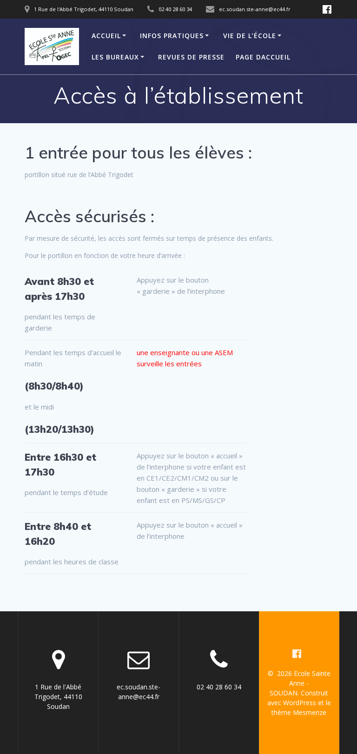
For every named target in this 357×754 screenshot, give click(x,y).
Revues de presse (191, 57)
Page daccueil (263, 57)
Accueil (106, 35)
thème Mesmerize (298, 712)
